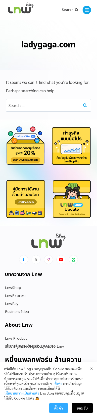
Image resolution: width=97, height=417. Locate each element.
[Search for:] (48, 105)
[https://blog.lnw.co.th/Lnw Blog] (21, 10)
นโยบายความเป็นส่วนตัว (21, 393)
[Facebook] (23, 259)
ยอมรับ (82, 408)
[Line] (73, 259)
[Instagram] (48, 259)
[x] (36, 259)
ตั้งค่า (58, 383)
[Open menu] (87, 10)
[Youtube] (60, 259)
